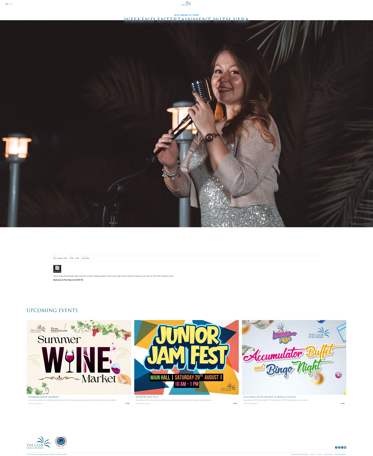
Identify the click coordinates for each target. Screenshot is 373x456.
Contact (319, 454)
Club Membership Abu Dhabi (299, 454)
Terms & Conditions (340, 454)
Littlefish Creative (61, 454)
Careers (312, 454)
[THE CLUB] (186, 4)
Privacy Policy (328, 454)
